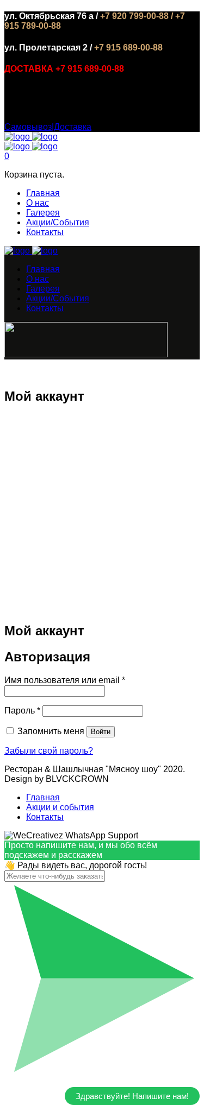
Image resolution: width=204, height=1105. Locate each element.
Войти (100, 732)
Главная (43, 193)
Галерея (43, 212)
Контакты (45, 232)
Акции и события (60, 807)
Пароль (22, 710)
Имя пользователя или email (64, 680)
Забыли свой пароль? (48, 750)
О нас (37, 202)
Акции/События (57, 222)
